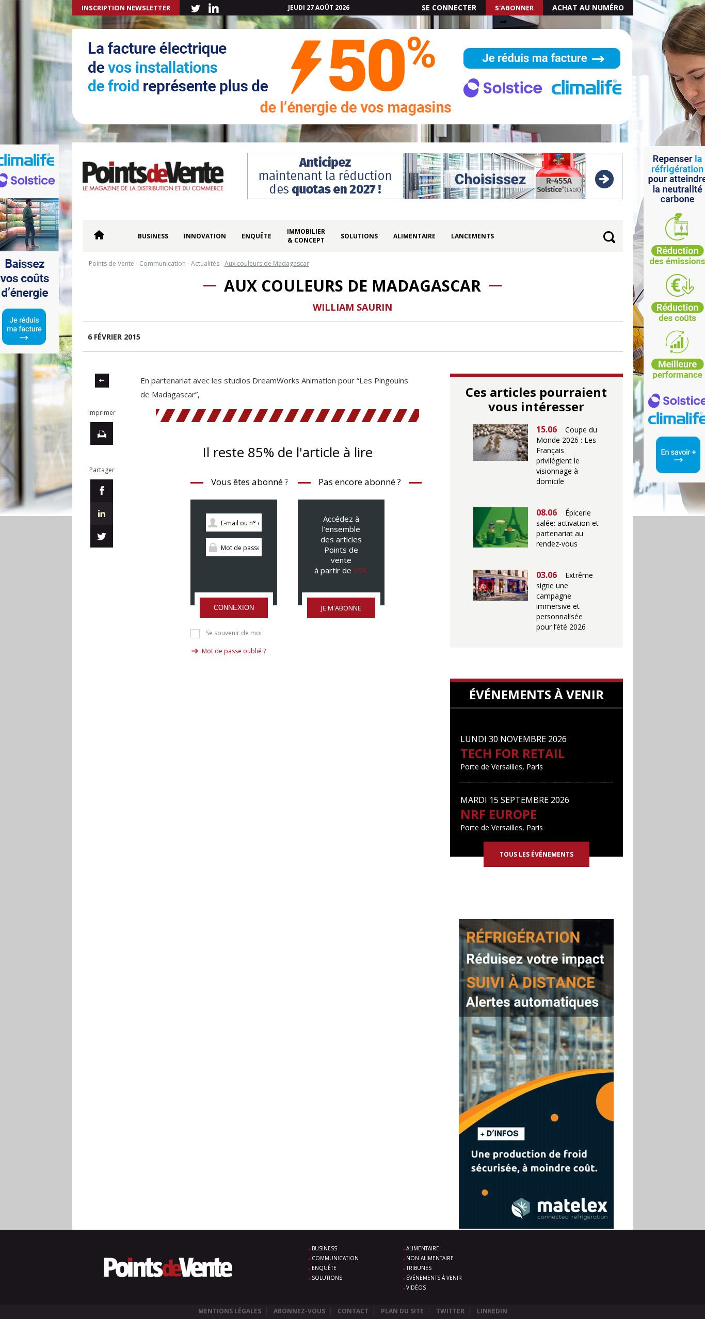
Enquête (256, 236)
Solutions (359, 236)
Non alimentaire (430, 1258)
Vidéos (416, 1287)
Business (153, 236)
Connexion (234, 608)
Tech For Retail (512, 753)
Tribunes (418, 1268)
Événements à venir (434, 1277)
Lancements (472, 236)
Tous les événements (536, 854)
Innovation (205, 236)
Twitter (450, 1311)
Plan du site (402, 1311)
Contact (353, 1311)
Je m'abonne (341, 608)
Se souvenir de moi (234, 633)
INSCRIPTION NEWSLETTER (126, 7)
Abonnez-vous (299, 1311)
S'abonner (514, 7)
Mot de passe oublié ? (234, 651)
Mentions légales (229, 1311)
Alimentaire (414, 236)
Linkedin (492, 1311)
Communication (335, 1258)
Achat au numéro (588, 7)
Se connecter (449, 7)
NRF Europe (498, 814)
